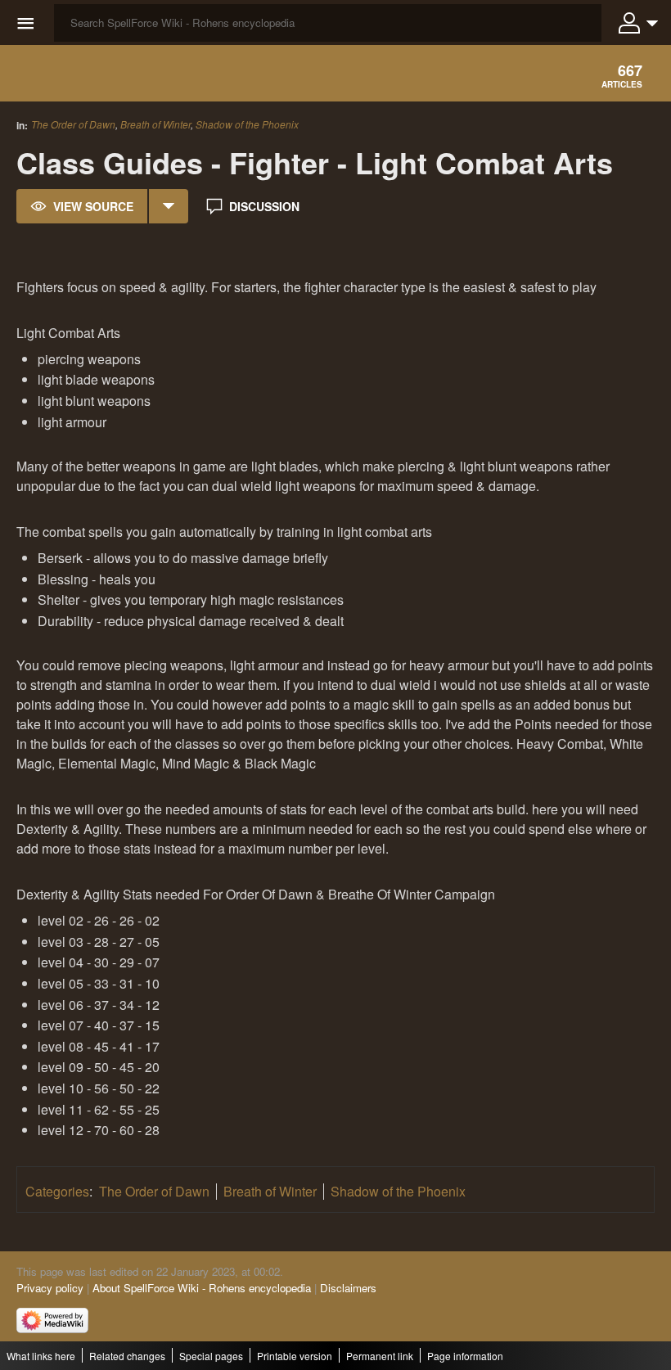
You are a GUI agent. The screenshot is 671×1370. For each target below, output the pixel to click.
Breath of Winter (155, 124)
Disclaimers (348, 1288)
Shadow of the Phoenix (247, 124)
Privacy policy (49, 1288)
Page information (465, 1356)
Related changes (127, 1356)
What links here (41, 1356)
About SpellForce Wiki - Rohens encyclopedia (201, 1288)
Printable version (294, 1356)
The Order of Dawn (73, 124)
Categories (57, 1191)
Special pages (211, 1356)
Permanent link (379, 1356)
